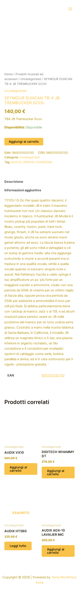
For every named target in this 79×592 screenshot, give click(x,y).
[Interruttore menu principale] (70, 8)
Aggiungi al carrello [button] (18, 469)
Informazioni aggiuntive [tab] (22, 190)
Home (8, 74)
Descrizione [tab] (13, 182)
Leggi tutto (18, 546)
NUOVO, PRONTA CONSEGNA (31, 162)
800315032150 (53, 375)
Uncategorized (30, 79)
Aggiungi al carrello (24, 142)
